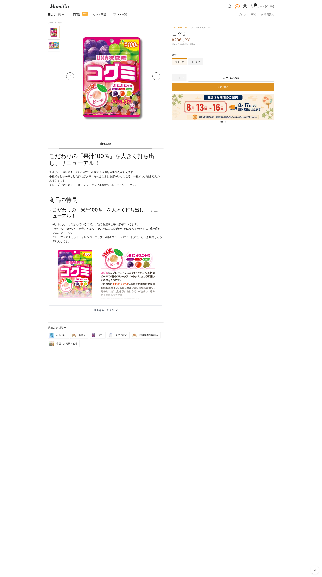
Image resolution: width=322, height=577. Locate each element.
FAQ (253, 14)
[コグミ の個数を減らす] (174, 78)
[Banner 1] (221, 122)
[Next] (156, 76)
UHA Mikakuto (179, 27)
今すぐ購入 (223, 86)
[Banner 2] (225, 122)
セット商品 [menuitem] (99, 14)
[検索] (229, 6)
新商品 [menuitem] (76, 14)
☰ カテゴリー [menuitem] (56, 14)
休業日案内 (267, 14)
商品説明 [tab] (105, 143)
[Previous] (70, 76)
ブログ (242, 14)
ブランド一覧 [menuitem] (119, 14)
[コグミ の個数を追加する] (183, 78)
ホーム (51, 22)
